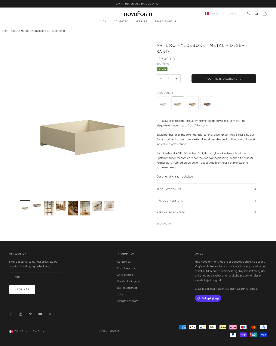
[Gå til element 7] (97, 205)
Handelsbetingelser (129, 281)
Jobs (120, 294)
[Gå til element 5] (73, 208)
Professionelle (166, 21)
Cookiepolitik (125, 274)
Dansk (233, 13)
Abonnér (22, 289)
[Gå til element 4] (61, 205)
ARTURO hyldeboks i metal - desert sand (43, 31)
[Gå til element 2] (37, 205)
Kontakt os (124, 261)
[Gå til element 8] (109, 205)
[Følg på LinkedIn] (50, 314)
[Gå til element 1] (25, 206)
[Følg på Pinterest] (30, 314)
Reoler (13, 31)
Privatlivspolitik (126, 268)
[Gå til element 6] (85, 208)
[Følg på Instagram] (21, 314)
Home (5, 31)
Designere (121, 21)
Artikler (141, 21)
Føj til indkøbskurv (224, 78)
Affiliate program (127, 301)
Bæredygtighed (127, 287)
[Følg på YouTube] (40, 314)
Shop (102, 21)
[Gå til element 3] (49, 208)
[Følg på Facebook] (11, 314)
